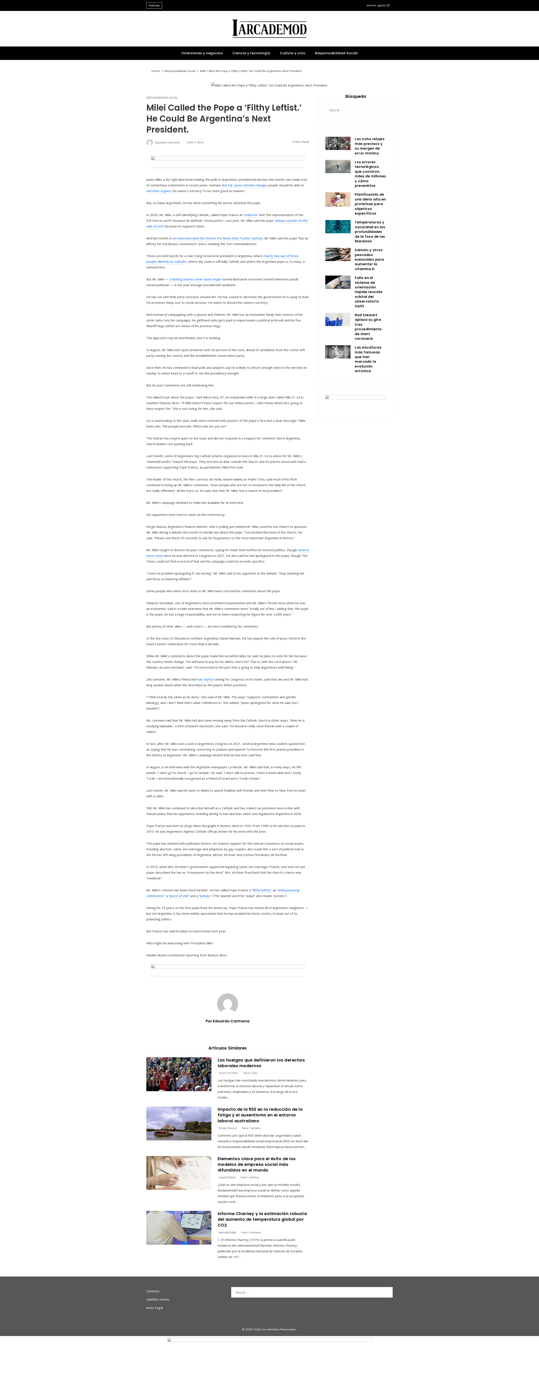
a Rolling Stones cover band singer (195, 279)
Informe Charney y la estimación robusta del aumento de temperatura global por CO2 (262, 1219)
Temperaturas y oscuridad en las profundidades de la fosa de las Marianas (370, 232)
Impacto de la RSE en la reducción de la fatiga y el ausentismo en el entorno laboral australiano (260, 1115)
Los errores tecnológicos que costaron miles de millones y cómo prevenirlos (370, 174)
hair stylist (205, 679)
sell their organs (158, 191)
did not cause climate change (244, 185)
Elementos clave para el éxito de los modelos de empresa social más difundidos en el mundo (257, 1164)
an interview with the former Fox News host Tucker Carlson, (218, 238)
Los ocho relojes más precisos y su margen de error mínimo (369, 146)
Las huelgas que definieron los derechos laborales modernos (261, 1063)
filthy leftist (261, 890)
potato (205, 896)
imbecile (250, 215)
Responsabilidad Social (162, 98)
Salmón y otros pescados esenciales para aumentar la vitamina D (369, 259)
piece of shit (179, 896)
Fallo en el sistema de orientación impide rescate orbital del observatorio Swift (368, 291)
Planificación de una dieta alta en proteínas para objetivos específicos (370, 204)
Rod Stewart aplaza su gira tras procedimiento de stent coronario (368, 327)
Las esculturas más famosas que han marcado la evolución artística (368, 359)
